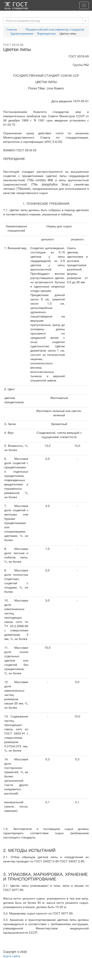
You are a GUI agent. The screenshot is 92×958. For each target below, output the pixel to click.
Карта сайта (11, 956)
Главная (11, 29)
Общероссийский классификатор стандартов (54, 29)
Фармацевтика (46, 33)
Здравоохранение (21, 33)
